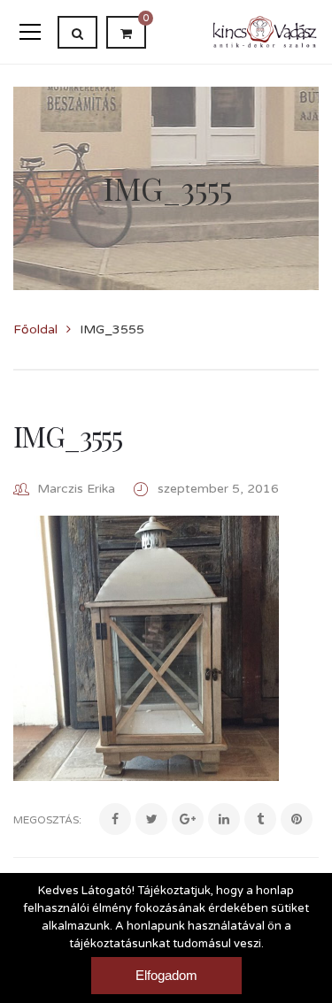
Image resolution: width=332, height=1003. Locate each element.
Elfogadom (166, 975)
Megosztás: (47, 820)
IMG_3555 (67, 436)
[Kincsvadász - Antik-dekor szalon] (265, 31)
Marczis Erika (76, 488)
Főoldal (35, 329)
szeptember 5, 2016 (218, 488)
